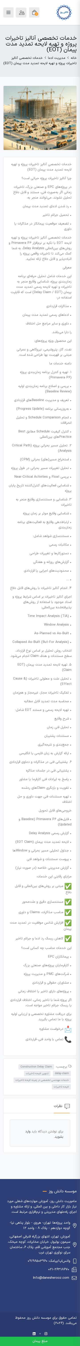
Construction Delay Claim (36, 1067)
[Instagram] (45, 1334)
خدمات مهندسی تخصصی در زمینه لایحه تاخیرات (42, 1080)
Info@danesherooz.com (51, 1277)
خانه (74, 58)
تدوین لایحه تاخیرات (37, 1074)
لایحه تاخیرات (61, 1087)
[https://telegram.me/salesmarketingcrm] (40, 1334)
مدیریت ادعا (56, 58)
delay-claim (62, 1074)
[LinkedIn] (34, 1334)
